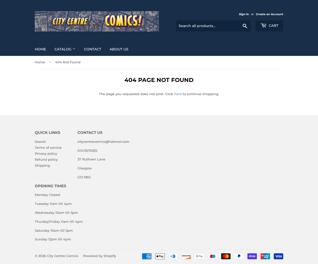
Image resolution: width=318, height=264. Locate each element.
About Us (119, 49)
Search (40, 142)
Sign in (244, 14)
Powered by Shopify (99, 256)
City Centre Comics (62, 256)
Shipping (42, 165)
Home (40, 49)
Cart (273, 25)
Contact (92, 49)
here (178, 94)
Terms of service (48, 148)
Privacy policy (46, 153)
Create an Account (269, 14)
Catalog (63, 49)
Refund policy (46, 159)
